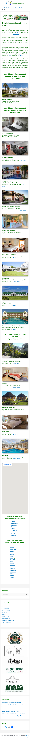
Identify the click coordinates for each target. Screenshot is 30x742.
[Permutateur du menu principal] (6, 3)
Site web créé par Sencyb (23, 737)
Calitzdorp (12, 551)
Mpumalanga (14, 533)
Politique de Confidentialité (11, 737)
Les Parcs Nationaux (6, 610)
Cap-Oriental (14, 525)
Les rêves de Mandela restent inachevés (10, 709)
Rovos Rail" (4, 614)
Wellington (12, 577)
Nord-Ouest (13, 535)
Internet (18, 102)
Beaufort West (13, 549)
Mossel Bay (12, 563)
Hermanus (12, 554)
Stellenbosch (12, 573)
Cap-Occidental (14, 523)
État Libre (13, 526)
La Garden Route (5, 608)
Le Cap (11, 558)
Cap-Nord (13, 521)
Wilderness (20, 55)
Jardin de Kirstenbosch (6, 622)
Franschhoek (12, 552)
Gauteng (13, 528)
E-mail (14, 102)
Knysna (9, 55)
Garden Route (16, 34)
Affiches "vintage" (5, 616)
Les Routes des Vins (6, 618)
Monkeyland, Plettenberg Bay (8, 620)
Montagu (11, 561)
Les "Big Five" (4, 612)
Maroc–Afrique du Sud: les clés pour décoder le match (13, 713)
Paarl (11, 566)
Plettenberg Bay (13, 570)
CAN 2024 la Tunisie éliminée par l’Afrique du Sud (12, 716)
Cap (18, 32)
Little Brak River (13, 559)
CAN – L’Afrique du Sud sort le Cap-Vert (10, 711)
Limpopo (13, 532)
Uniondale (12, 575)
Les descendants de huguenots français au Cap (11, 702)
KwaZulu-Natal (14, 530)
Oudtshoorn (12, 565)
